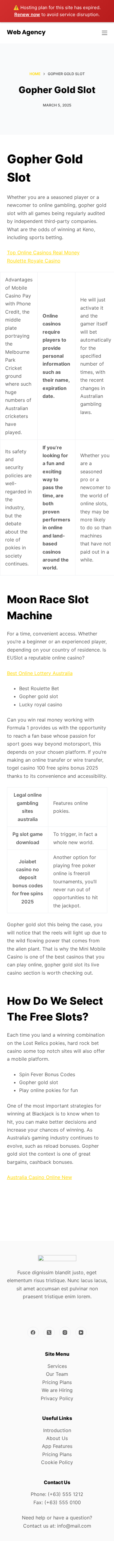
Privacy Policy (57, 1398)
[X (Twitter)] (49, 1332)
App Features (57, 1446)
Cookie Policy (57, 1462)
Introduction (57, 1430)
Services (57, 1366)
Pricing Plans (57, 1382)
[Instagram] (65, 1332)
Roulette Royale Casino (33, 261)
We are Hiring (57, 1390)
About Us (57, 1438)
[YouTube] (81, 1332)
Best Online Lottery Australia (40, 673)
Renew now (27, 14)
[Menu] (104, 33)
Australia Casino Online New (39, 1177)
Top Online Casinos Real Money (43, 252)
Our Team (57, 1374)
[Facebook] (33, 1332)
